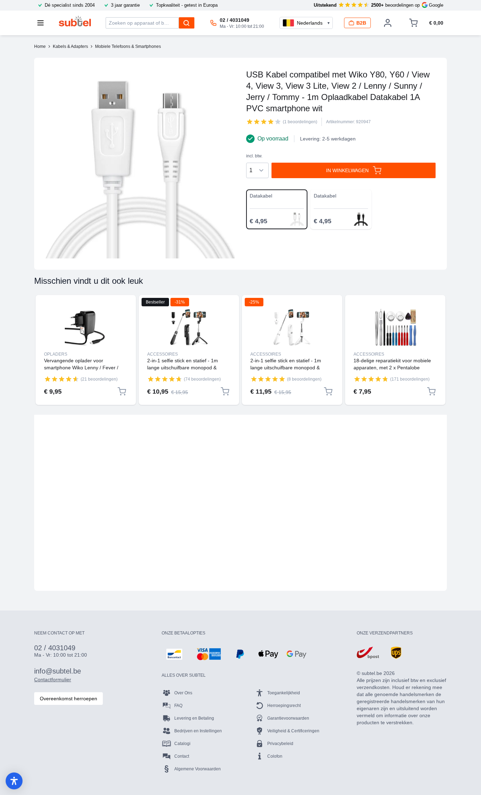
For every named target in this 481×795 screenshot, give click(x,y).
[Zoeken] (186, 23)
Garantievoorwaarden (288, 718)
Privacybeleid (280, 743)
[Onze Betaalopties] (174, 654)
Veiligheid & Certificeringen (293, 730)
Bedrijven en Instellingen (198, 730)
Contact (181, 756)
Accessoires (162, 354)
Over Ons (183, 692)
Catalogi (182, 743)
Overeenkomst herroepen (68, 698)
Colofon (274, 756)
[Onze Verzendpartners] (368, 652)
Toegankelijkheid (283, 692)
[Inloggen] (387, 23)
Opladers (55, 354)
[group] (263, 121)
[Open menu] (42, 22)
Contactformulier (52, 679)
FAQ (178, 705)
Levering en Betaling (194, 718)
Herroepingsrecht (284, 705)
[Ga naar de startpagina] (75, 21)
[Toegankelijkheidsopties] (14, 780)
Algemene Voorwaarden (197, 768)
